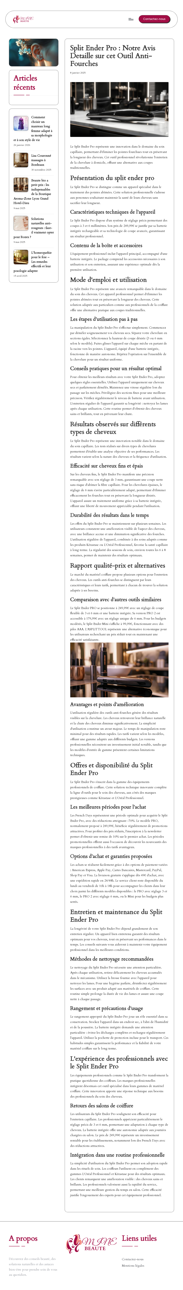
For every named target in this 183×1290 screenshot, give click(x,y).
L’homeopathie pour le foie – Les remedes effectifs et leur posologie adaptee (33, 262)
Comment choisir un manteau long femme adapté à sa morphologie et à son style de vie (33, 128)
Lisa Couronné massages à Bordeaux (41, 160)
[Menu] (130, 19)
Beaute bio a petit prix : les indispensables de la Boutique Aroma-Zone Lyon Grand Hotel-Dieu (32, 191)
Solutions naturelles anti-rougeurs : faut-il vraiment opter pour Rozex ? (34, 228)
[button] (154, 19)
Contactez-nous (133, 1259)
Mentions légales (133, 1266)
